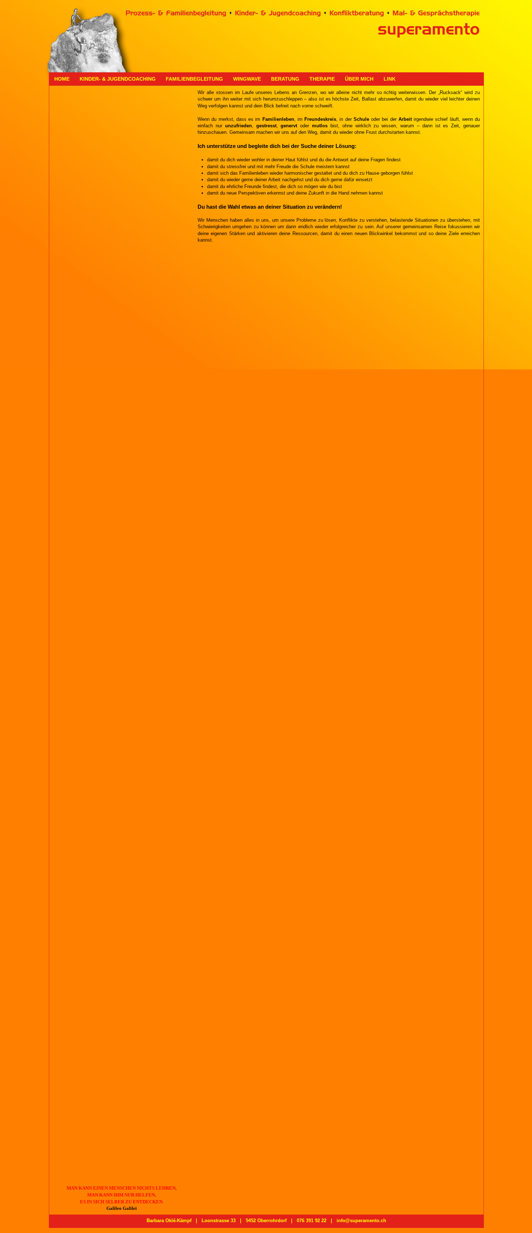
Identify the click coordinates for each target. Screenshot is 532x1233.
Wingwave (247, 79)
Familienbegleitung (194, 79)
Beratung (285, 79)
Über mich (359, 79)
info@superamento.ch (361, 1220)
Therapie (322, 79)
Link (390, 79)
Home (61, 79)
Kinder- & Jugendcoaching (118, 79)
